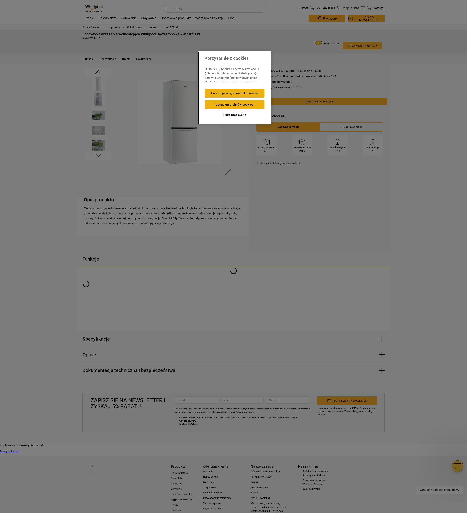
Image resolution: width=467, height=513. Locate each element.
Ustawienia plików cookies (235, 104)
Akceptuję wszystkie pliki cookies (235, 93)
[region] (234, 87)
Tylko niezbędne (234, 115)
